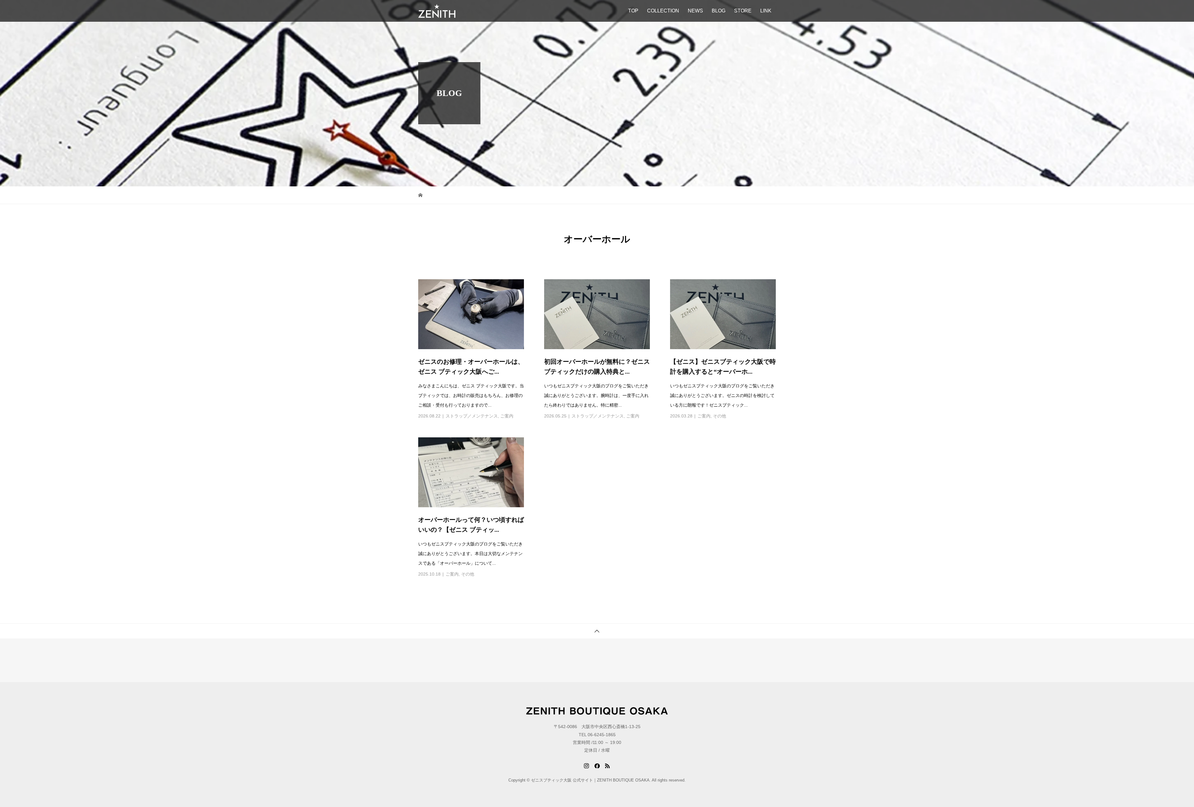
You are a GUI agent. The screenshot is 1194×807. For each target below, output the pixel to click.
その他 (719, 415)
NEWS (695, 10)
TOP (633, 10)
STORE (743, 10)
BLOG (718, 10)
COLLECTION (663, 10)
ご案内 (506, 415)
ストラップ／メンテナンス (472, 415)
